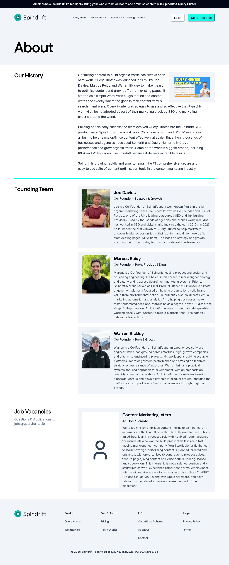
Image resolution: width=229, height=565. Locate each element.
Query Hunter (79, 17)
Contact (143, 538)
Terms (187, 530)
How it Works (98, 17)
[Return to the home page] (30, 17)
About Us (144, 530)
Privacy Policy (191, 522)
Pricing (131, 17)
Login (177, 17)
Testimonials (116, 17)
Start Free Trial (201, 17)
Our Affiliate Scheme (151, 522)
